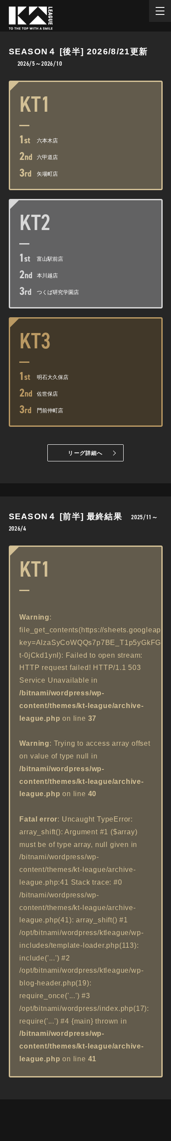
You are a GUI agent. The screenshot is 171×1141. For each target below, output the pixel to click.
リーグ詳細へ (85, 453)
